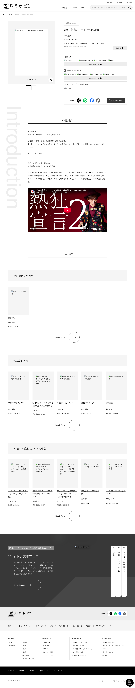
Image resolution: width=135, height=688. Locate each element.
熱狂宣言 (74, 39)
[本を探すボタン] (129, 7)
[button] (28, 87)
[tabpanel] (53, 571)
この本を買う (68, 254)
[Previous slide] (27, 79)
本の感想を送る (118, 100)
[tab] (113, 571)
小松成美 (67, 35)
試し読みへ (73, 23)
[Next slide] (35, 79)
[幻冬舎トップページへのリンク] (16, 8)
